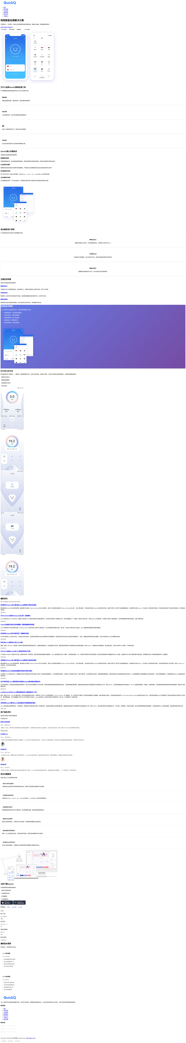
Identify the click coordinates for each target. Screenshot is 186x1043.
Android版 (13, 907)
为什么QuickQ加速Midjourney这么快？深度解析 (15, 615)
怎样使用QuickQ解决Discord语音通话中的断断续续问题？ (18, 703)
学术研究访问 (4, 292)
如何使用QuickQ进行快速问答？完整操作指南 (15, 633)
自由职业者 (3, 749)
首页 (4, 7)
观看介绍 (10, 27)
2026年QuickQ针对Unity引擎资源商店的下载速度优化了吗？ (19, 692)
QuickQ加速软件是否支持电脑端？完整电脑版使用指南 (17, 624)
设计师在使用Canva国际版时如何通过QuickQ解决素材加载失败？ (21, 681)
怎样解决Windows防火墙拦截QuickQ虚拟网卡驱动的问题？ (19, 605)
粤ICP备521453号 (31, 1038)
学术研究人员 (4, 734)
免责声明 (17, 1041)
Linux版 (20, 907)
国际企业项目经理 (5, 721)
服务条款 (10, 1041)
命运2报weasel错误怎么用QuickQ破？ (12, 642)
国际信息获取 (4, 299)
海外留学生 (3, 764)
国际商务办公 (4, 286)
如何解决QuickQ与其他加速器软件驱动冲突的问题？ (17, 671)
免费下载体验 (4, 27)
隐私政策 (3, 1041)
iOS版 (8, 907)
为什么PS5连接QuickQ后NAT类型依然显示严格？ (16, 651)
